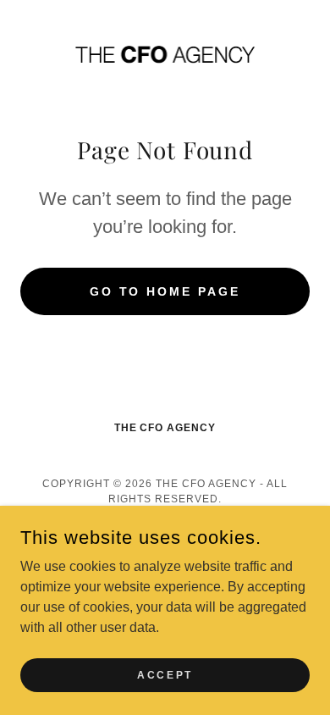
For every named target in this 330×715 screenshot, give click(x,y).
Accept (164, 674)
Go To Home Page (165, 291)
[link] (165, 53)
